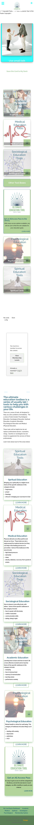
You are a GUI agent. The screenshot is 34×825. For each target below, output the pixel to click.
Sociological (23, 810)
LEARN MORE (26, 231)
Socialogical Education (17, 601)
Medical (7, 810)
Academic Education (17, 657)
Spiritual (14, 810)
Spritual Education (17, 479)
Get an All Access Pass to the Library (15, 220)
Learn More (21, 744)
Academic (25, 808)
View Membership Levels (17, 358)
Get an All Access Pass (18, 777)
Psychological (8, 813)
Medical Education (17, 536)
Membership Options (21, 813)
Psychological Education (19, 721)
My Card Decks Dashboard (11, 808)
